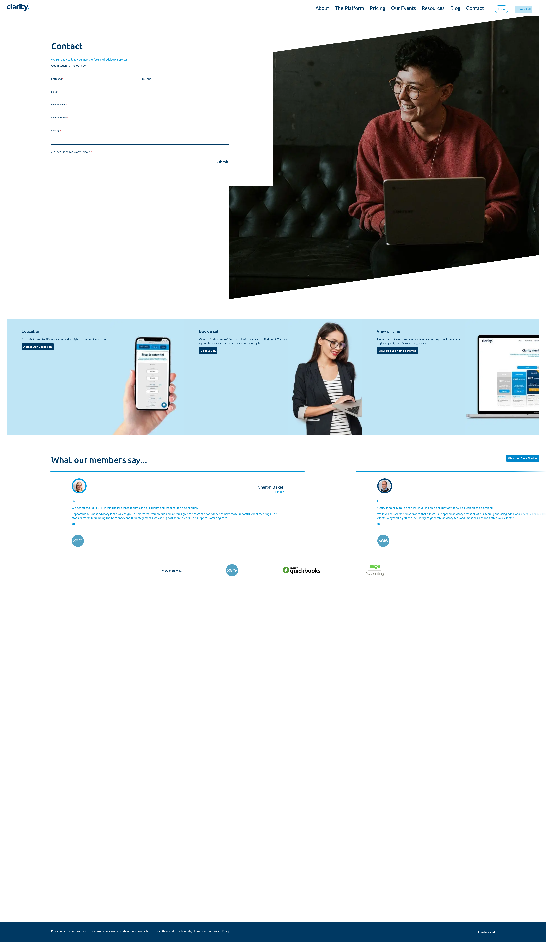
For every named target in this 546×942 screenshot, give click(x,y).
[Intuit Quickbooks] (301, 570)
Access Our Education (37, 346)
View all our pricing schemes (397, 350)
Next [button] (527, 513)
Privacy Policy (221, 931)
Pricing (377, 8)
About (322, 8)
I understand (486, 932)
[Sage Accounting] (374, 570)
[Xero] (232, 570)
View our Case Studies (522, 458)
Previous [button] (10, 513)
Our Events (403, 8)
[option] (177, 512)
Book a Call (524, 9)
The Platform (349, 8)
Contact (475, 8)
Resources (433, 8)
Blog (455, 8)
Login (501, 9)
